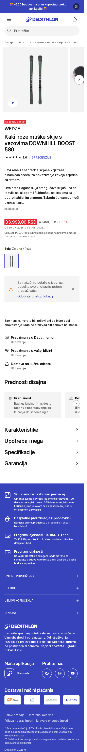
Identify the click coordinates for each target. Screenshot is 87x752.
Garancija (15, 463)
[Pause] (76, 6)
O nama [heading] (10, 613)
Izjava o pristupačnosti (52, 720)
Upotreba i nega (23, 441)
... (27, 42)
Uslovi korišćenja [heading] (18, 600)
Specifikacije (19, 452)
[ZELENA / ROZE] (11, 261)
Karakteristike (21, 430)
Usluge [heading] (10, 588)
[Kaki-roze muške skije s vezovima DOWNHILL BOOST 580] (35, 79)
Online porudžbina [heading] (19, 576)
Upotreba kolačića (40, 715)
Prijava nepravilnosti (18, 720)
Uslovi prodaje (14, 715)
